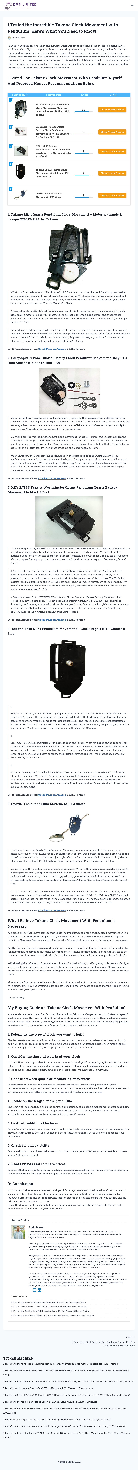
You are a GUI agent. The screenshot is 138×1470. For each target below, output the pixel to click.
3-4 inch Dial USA (45, 363)
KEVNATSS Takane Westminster (37, 487)
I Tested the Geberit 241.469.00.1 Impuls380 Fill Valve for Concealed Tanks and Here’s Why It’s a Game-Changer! (66, 1395)
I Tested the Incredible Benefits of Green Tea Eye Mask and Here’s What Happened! (50, 1401)
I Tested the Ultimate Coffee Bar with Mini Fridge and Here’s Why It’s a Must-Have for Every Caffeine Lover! (64, 1426)
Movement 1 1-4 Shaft (67, 804)
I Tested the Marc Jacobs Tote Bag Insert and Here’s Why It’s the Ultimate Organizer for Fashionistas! (60, 1363)
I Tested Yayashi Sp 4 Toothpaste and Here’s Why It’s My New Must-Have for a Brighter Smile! (57, 1419)
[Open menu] (132, 5)
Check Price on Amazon (112, 109)
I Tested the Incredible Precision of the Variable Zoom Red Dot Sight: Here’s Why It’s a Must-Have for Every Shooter (68, 1381)
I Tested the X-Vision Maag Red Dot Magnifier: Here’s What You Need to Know (49, 1302)
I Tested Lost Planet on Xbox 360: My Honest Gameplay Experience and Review (50, 1306)
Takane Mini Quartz (27, 214)
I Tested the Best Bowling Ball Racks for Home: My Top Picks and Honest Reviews (52, 1311)
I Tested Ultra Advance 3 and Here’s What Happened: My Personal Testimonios (48, 1388)
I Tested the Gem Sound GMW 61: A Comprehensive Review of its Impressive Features (53, 1315)
